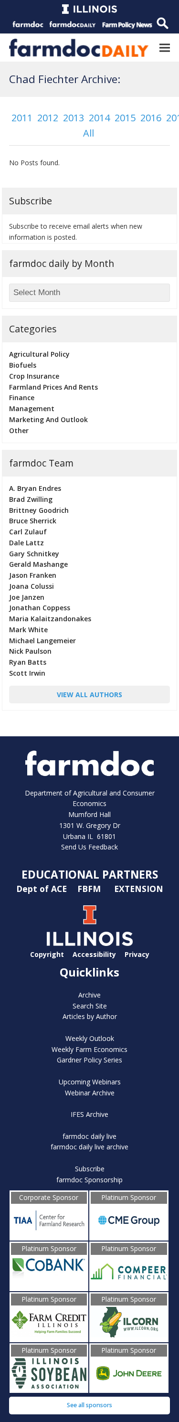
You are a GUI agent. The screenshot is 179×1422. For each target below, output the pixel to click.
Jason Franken (32, 575)
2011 (21, 117)
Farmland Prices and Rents (53, 387)
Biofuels (22, 365)
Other (19, 430)
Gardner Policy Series (89, 1059)
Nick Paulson (30, 651)
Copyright (47, 953)
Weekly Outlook (89, 1038)
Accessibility (94, 953)
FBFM (90, 888)
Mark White (28, 629)
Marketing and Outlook (48, 419)
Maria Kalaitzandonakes (50, 618)
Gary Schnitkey (34, 553)
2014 (99, 117)
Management (31, 408)
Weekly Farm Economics (89, 1049)
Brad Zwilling (31, 499)
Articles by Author (90, 1016)
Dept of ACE (42, 888)
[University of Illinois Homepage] (90, 943)
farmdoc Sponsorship (89, 1179)
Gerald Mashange (38, 564)
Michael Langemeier (42, 640)
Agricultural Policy (39, 354)
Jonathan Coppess (39, 607)
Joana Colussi (31, 586)
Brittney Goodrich (39, 510)
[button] (164, 47)
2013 (73, 117)
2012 (47, 117)
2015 (125, 117)
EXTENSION (138, 888)
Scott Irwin (27, 673)
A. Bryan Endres (35, 488)
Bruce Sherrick (32, 520)
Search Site (90, 1005)
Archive (89, 994)
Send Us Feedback (89, 846)
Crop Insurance (34, 376)
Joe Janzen (26, 597)
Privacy (137, 953)
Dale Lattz (26, 542)
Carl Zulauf (28, 531)
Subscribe (90, 1168)
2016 (150, 117)
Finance (21, 397)
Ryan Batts (27, 662)
